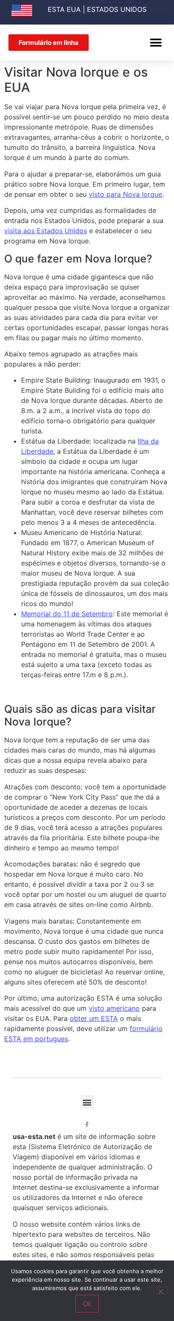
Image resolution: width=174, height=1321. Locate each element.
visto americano (114, 1008)
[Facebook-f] (87, 1124)
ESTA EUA (64, 9)
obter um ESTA (94, 1018)
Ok (87, 1303)
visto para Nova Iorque (125, 194)
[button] (156, 42)
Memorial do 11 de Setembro (67, 613)
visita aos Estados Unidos (45, 230)
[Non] (160, 1290)
